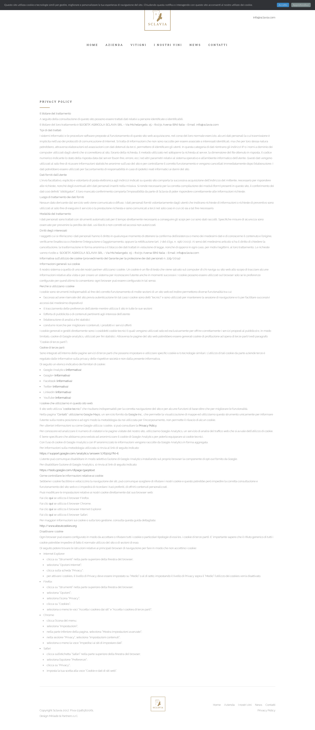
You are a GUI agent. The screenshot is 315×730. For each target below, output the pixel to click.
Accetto (283, 5)
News (258, 704)
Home (217, 704)
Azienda (229, 704)
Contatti (270, 704)
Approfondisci (301, 5)
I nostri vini (245, 704)
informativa (73, 369)
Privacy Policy (147, 425)
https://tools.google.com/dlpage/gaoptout (67, 470)
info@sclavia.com (264, 17)
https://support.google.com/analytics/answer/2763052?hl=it (79, 453)
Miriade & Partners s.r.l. (63, 716)
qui (51, 498)
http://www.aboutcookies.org (58, 525)
